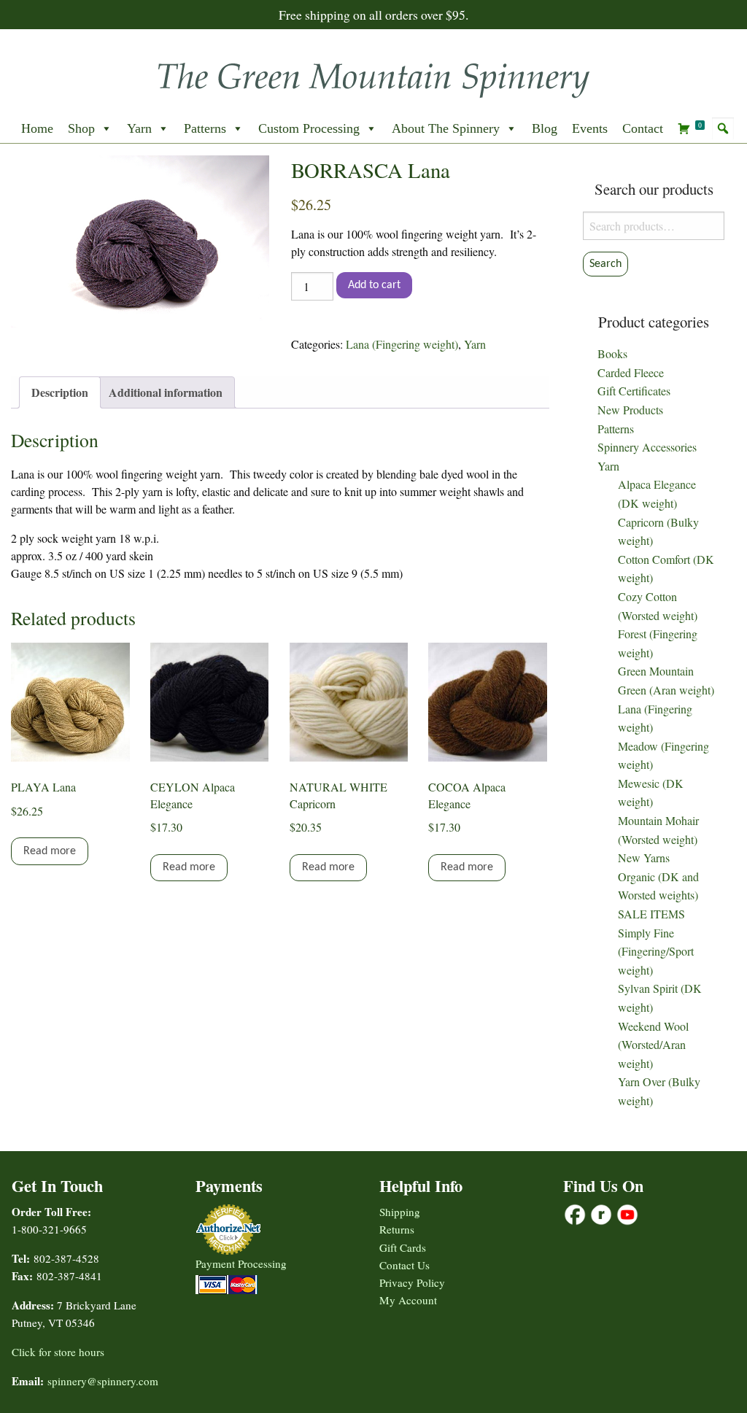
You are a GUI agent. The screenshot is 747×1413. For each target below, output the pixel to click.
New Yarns (644, 857)
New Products (630, 409)
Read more (49, 851)
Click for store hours (58, 1351)
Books (612, 353)
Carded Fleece (630, 372)
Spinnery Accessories (647, 446)
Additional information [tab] (165, 392)
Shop (81, 128)
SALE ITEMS (651, 913)
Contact (642, 128)
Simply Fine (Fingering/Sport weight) (656, 951)
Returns (396, 1229)
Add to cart (374, 285)
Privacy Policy (412, 1282)
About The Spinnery (446, 128)
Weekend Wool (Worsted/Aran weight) (653, 1044)
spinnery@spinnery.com (102, 1381)
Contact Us (404, 1265)
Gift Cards (402, 1247)
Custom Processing (309, 128)
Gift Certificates (633, 390)
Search (605, 264)
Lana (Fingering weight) (402, 344)
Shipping (399, 1211)
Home (37, 128)
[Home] (373, 75)
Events (590, 128)
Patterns (205, 128)
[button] (723, 128)
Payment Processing (241, 1263)
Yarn (139, 128)
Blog (544, 128)
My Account (408, 1300)
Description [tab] (59, 392)
